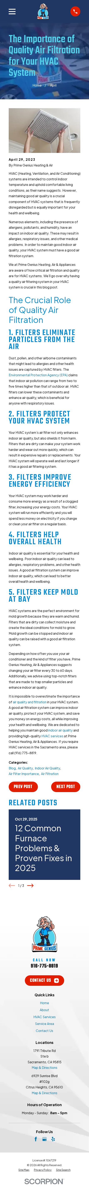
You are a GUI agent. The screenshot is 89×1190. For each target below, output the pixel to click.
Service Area (44, 1024)
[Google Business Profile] (44, 1139)
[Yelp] (53, 1139)
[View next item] (30, 885)
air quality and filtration (30, 702)
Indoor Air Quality (47, 768)
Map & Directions (44, 1067)
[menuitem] (23, 1170)
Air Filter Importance (24, 774)
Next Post (66, 786)
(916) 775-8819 (25, 753)
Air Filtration (50, 774)
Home (44, 1003)
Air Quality (25, 768)
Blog (12, 768)
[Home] (43, 11)
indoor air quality (60, 730)
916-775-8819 (44, 966)
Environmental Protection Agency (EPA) (38, 375)
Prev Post (23, 786)
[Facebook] (36, 1139)
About (44, 1010)
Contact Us (40, 980)
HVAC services (52, 736)
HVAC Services (44, 1017)
